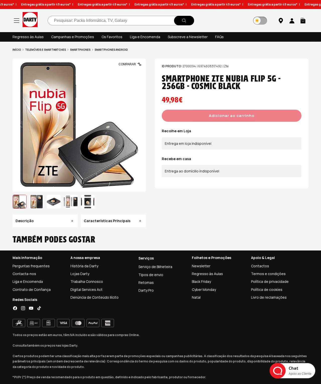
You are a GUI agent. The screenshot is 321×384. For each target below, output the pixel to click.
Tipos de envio (150, 274)
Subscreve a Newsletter (188, 36)
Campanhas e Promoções (72, 36)
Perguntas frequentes (31, 266)
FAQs (219, 36)
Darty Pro (146, 290)
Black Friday (201, 281)
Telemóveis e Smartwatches (45, 49)
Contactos (260, 266)
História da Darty (84, 266)
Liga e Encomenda (145, 36)
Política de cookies (266, 289)
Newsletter (201, 266)
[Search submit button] (184, 20)
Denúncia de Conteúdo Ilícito (94, 297)
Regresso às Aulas (28, 36)
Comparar (127, 64)
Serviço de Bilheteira (155, 266)
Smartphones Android (111, 49)
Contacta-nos (24, 273)
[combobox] (121, 20)
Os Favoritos (112, 36)
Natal (196, 297)
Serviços (146, 258)
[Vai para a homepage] (30, 20)
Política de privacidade (270, 281)
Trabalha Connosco (86, 281)
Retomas (146, 282)
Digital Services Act (86, 289)
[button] (302, 20)
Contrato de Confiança (32, 289)
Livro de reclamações (269, 297)
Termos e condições (268, 273)
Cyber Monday (204, 289)
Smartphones (80, 49)
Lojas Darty (79, 273)
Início (17, 49)
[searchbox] (121, 20)
